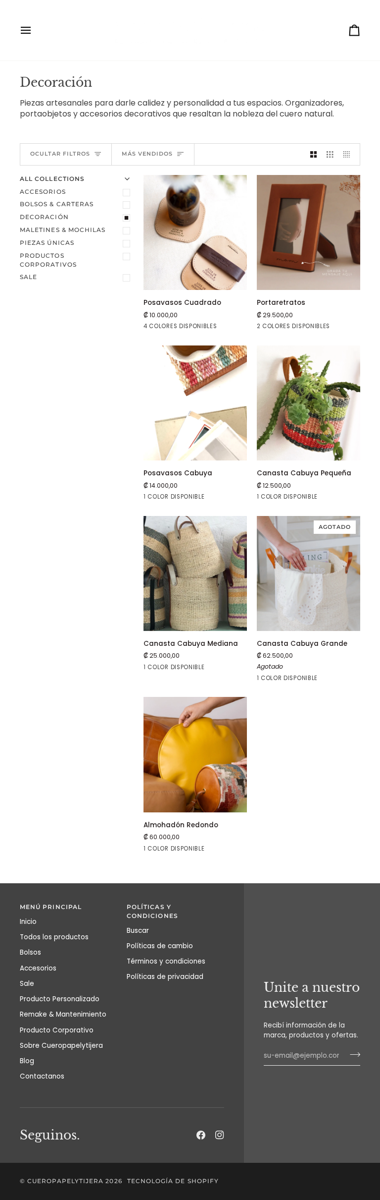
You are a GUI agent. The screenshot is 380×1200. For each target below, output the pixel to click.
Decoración (44, 217)
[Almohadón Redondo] (195, 754)
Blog (27, 1061)
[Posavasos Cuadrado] (195, 232)
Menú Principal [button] (51, 907)
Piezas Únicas (47, 242)
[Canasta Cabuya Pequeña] (308, 403)
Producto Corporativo (57, 1030)
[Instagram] (219, 1135)
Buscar (138, 930)
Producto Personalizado (59, 999)
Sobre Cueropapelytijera (61, 1045)
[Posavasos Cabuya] (195, 403)
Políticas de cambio (160, 946)
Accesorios (43, 191)
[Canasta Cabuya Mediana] (195, 573)
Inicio (28, 921)
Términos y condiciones (166, 961)
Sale (28, 277)
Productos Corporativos (48, 260)
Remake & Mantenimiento (63, 1014)
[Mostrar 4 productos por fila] (349, 154)
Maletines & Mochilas (62, 230)
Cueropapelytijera (65, 1181)
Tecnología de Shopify (173, 1181)
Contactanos (42, 1076)
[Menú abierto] (34, 30)
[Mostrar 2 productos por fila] (313, 154)
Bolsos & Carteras (57, 204)
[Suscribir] (352, 1054)
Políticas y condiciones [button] (152, 911)
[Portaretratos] (308, 232)
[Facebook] (200, 1135)
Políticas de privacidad (165, 976)
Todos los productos (54, 937)
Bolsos (30, 952)
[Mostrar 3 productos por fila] (330, 154)
